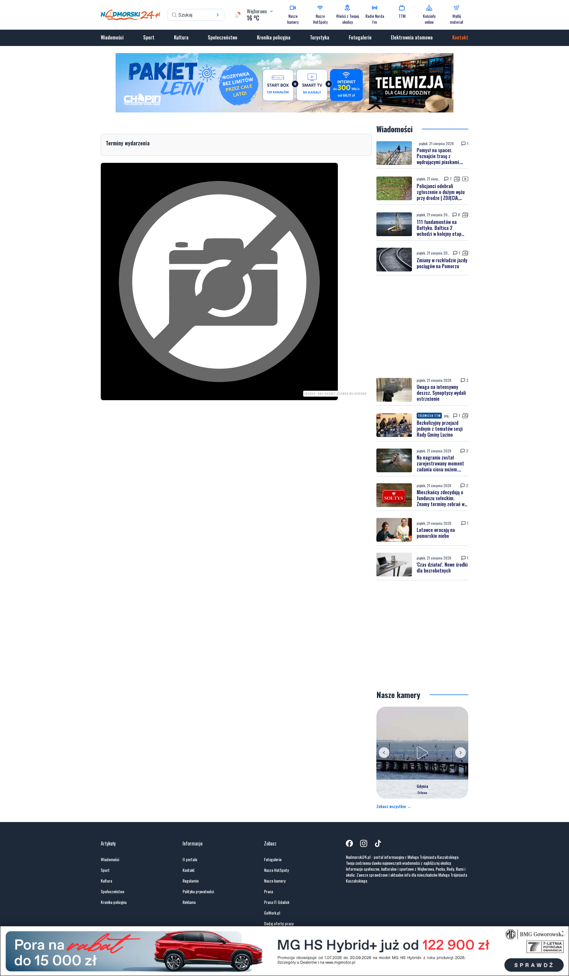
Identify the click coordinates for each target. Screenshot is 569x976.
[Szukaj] (217, 15)
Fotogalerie (360, 37)
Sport (148, 37)
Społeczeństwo (222, 37)
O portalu (190, 859)
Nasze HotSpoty (276, 870)
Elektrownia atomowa (412, 37)
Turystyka (319, 37)
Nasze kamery (274, 881)
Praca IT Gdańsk (276, 902)
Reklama (189, 902)
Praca (268, 891)
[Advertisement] (422, 327)
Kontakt (460, 37)
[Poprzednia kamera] (384, 752)
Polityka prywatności (198, 891)
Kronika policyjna (273, 37)
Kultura (181, 37)
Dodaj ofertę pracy (278, 923)
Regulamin (191, 881)
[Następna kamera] (460, 752)
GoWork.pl (272, 913)
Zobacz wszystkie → (393, 806)
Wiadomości (112, 37)
